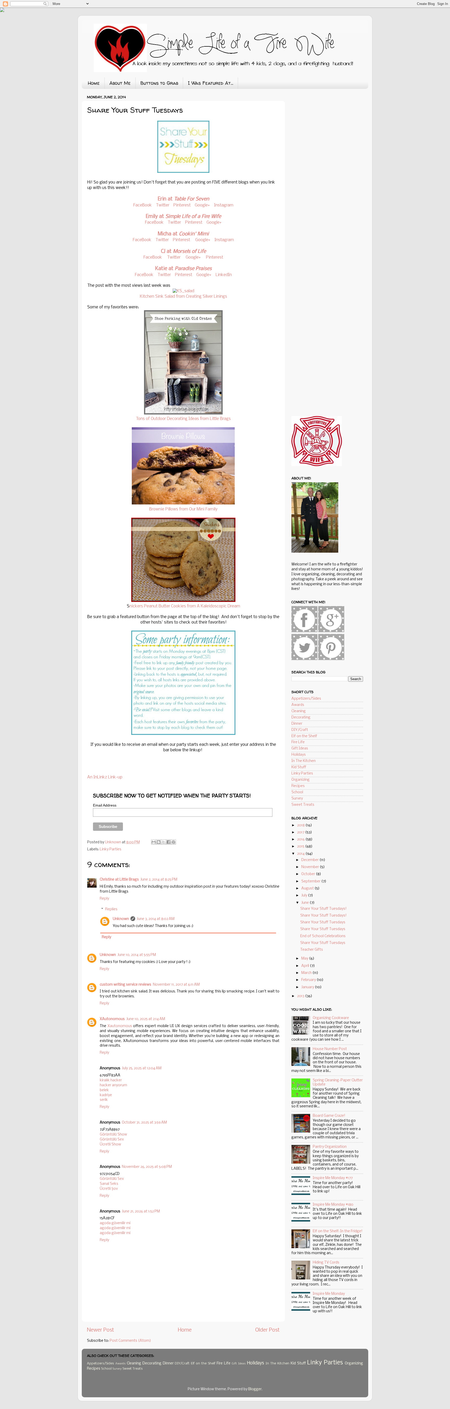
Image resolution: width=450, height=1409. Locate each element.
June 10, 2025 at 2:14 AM (145, 1019)
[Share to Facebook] (168, 842)
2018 (301, 825)
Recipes (298, 786)
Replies (111, 909)
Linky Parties (110, 849)
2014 (301, 854)
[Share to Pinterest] (173, 842)
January (308, 987)
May (305, 959)
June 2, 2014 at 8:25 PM (158, 880)
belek (104, 1090)
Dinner (296, 724)
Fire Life (298, 742)
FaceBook (142, 205)
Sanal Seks (109, 1184)
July (304, 896)
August (308, 888)
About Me (120, 83)
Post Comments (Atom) (130, 1341)
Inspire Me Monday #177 (333, 1178)
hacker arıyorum (113, 1085)
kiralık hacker (111, 1080)
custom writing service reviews (125, 985)
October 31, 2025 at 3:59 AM (144, 1123)
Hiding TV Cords (326, 1263)
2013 (301, 996)
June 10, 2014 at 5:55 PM (136, 955)
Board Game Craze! (329, 1116)
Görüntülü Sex (112, 1140)
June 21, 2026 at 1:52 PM (141, 1211)
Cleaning (298, 711)
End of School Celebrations (323, 936)
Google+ (202, 205)
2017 (301, 832)
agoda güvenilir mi (115, 1223)
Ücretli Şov (109, 1189)
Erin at (183, 199)
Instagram (223, 205)
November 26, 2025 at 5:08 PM (147, 1167)
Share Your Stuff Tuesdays (322, 922)
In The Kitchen (303, 761)
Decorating (300, 717)
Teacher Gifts (311, 950)
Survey (297, 799)
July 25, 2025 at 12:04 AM (141, 1068)
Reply (104, 899)
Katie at (183, 268)
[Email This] (153, 842)
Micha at (183, 234)
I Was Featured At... (210, 83)
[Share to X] (163, 842)
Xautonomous (120, 1026)
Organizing (300, 780)
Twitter (162, 205)
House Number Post (330, 1049)
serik (104, 1100)
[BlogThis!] (158, 842)
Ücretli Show (110, 1144)
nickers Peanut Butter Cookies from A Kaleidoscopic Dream (184, 606)
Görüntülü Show (113, 1135)
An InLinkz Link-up (104, 777)
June (305, 903)
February (309, 980)
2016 (301, 839)
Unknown (121, 919)
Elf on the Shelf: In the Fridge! (337, 1231)
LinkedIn (224, 275)
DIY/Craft (299, 730)
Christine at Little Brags (119, 880)
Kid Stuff (298, 767)
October (308, 874)
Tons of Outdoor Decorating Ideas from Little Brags (183, 419)
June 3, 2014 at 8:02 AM (155, 919)
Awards (297, 705)
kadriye (106, 1095)
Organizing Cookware (331, 1018)
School (297, 792)
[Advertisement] (330, 133)
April (305, 966)
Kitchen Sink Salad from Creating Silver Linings (183, 296)
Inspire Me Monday (329, 1294)
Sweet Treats (302, 805)
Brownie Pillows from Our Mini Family (183, 509)
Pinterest (182, 205)
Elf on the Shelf (304, 736)
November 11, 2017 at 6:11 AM (176, 985)
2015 (301, 847)
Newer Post (100, 1330)
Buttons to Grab (159, 83)
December (310, 860)
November (310, 867)
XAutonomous (112, 1019)
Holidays (298, 755)
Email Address (104, 805)
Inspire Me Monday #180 (333, 1205)
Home (94, 83)
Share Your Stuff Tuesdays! (323, 909)
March (306, 973)
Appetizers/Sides (306, 699)
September (311, 881)
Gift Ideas (299, 749)
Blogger (255, 1389)
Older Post (267, 1330)
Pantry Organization (330, 1147)
